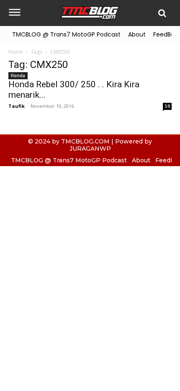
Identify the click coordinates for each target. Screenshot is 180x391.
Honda (18, 75)
